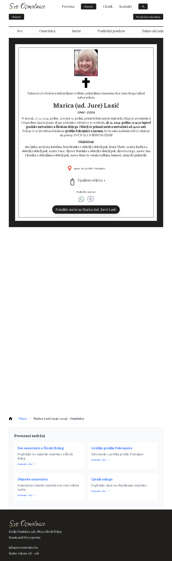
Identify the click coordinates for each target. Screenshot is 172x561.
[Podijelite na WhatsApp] (81, 199)
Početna (68, 6)
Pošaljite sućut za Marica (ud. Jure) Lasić (86, 209)
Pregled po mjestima (148, 16)
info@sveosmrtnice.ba (23, 547)
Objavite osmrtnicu (33, 479)
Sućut (76, 31)
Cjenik (108, 6)
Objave (22, 419)
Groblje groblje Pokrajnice (111, 447)
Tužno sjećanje (153, 31)
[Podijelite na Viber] (90, 199)
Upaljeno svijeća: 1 (91, 180)
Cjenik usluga (102, 479)
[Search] (143, 6)
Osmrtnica (47, 31)
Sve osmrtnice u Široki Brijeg (41, 447)
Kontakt (125, 6)
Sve (19, 31)
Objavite (88, 6)
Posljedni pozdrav (111, 31)
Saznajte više (25, 464)
